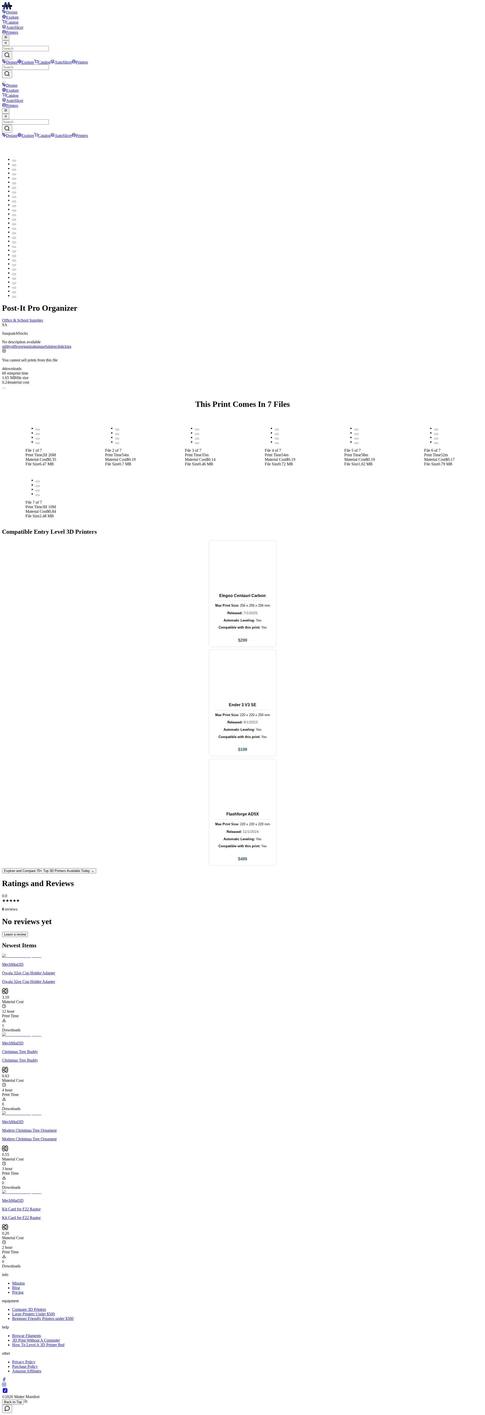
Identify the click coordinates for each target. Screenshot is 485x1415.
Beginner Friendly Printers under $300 (43, 1318)
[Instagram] (4, 1385)
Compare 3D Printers (29, 1309)
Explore (12, 17)
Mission (18, 1283)
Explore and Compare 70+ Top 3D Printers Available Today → (49, 871)
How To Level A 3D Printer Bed (38, 1345)
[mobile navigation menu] (5, 37)
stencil (55, 346)
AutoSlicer (14, 27)
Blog (16, 1288)
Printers (12, 32)
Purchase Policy (25, 1366)
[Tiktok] (5, 1392)
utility (6, 346)
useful (45, 346)
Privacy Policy (23, 1362)
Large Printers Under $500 (33, 1314)
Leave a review (15, 934)
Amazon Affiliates (26, 1371)
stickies (65, 346)
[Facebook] (4, 1380)
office (15, 346)
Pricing (17, 1292)
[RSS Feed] (26, 1402)
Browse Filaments (26, 1336)
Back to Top (13, 1402)
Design (11, 12)
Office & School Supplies (22, 320)
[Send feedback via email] (7, 1409)
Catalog (12, 22)
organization (30, 346)
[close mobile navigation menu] (5, 43)
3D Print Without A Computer (36, 1340)
